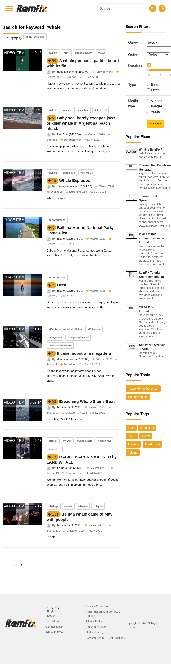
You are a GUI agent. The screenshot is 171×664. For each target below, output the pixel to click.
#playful (98, 506)
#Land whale (84, 440)
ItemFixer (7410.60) (69, 134)
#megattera (55, 337)
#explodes (69, 172)
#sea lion (83, 110)
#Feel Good (152, 444)
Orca (61, 285)
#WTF (132, 436)
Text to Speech (137, 396)
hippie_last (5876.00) (70, 238)
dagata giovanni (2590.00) (73, 71)
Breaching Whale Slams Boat (87, 401)
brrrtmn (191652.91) (69, 407)
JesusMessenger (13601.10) (74, 186)
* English (50, 611)
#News (145, 436)
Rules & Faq (52, 621)
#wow (101, 53)
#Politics (133, 444)
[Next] (21, 565)
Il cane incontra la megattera (84, 353)
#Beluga (53, 506)
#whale (53, 53)
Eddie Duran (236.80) (70, 468)
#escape (67, 110)
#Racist (53, 440)
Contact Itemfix (54, 626)
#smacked (55, 449)
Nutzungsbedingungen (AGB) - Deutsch (104, 613)
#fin (66, 53)
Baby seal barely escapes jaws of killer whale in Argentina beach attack (81, 123)
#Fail (131, 427)
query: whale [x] (35, 36)
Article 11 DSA (54, 632)
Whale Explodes (74, 180)
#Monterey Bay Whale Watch (65, 329)
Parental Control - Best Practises (105, 638)
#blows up (87, 172)
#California (94, 329)
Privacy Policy (94, 621)
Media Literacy (94, 632)
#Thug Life (147, 427)
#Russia (83, 506)
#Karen (67, 440)
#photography (57, 220)
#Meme (132, 452)
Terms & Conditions (97, 606)
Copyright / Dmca (96, 627)
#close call (100, 110)
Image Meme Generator (143, 388)
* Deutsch (51, 615)
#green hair (104, 440)
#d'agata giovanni (78, 337)
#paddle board (83, 53)
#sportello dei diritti (60, 345)
